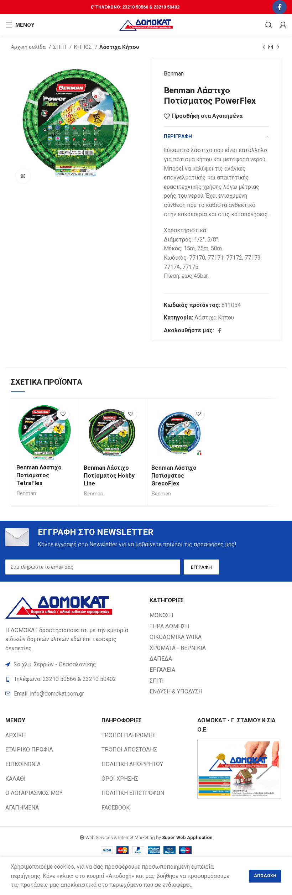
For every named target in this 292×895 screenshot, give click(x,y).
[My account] (283, 25)
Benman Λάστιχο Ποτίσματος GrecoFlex (174, 475)
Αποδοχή (265, 875)
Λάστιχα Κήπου (119, 47)
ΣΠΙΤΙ (60, 47)
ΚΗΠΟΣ (83, 47)
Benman (174, 73)
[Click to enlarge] (23, 176)
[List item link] (73, 693)
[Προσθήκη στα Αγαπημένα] (63, 414)
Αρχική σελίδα (29, 47)
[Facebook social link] (279, 7)
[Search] (269, 25)
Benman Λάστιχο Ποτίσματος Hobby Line (109, 475)
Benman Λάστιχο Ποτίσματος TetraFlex (39, 475)
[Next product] (277, 47)
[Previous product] (263, 47)
